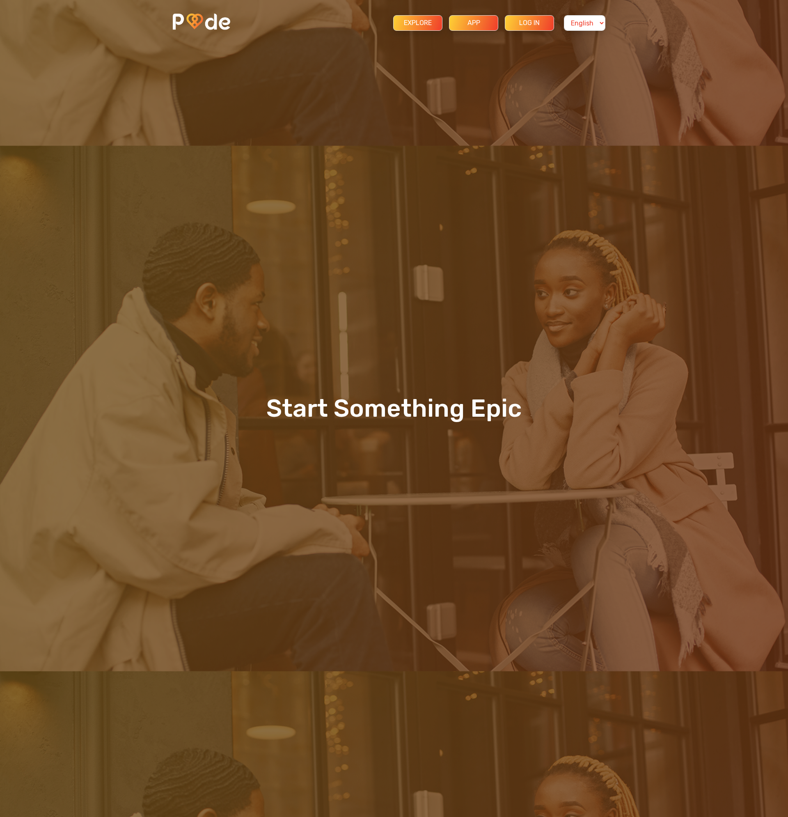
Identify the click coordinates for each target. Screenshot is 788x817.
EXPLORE (418, 23)
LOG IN (529, 23)
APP (473, 23)
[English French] (585, 23)
